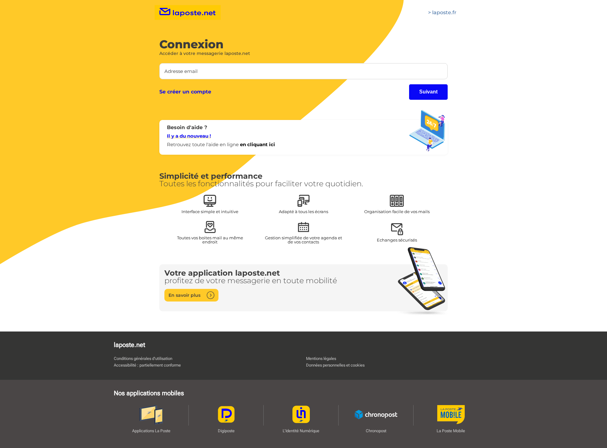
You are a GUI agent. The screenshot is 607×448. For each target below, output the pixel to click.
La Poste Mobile (451, 430)
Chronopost (376, 430)
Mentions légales (321, 358)
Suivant (428, 91)
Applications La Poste (151, 430)
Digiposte (226, 430)
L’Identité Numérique (301, 430)
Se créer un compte (185, 91)
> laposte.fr (442, 12)
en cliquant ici (257, 144)
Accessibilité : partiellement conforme (147, 365)
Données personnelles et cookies (335, 365)
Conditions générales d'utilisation (143, 358)
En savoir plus (184, 295)
